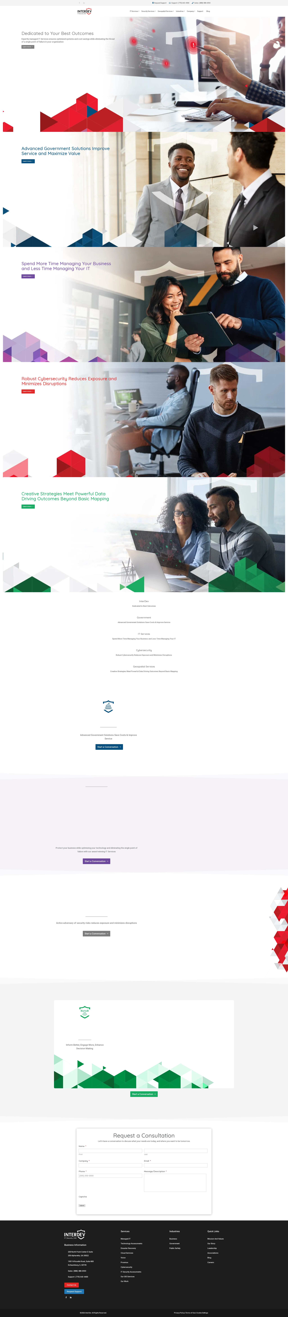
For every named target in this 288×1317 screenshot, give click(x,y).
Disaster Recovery (128, 1248)
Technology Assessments (131, 1243)
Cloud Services (127, 1253)
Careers (210, 1262)
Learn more (27, 47)
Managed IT (125, 1239)
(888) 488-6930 (204, 3)
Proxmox (124, 1262)
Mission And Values (215, 1239)
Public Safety (174, 1248)
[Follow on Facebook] (79, 3)
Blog (208, 11)
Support (200, 11)
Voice (123, 1258)
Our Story (211, 1243)
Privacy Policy (179, 1313)
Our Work (124, 1281)
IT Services (134, 11)
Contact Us (71, 1285)
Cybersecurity (126, 1267)
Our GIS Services (128, 1277)
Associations (212, 1253)
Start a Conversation (107, 747)
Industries (179, 11)
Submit (82, 1205)
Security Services (147, 11)
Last (146, 1154)
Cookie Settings (202, 1313)
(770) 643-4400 (183, 3)
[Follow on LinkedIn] (84, 3)
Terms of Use (190, 1313)
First (80, 1154)
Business (173, 1239)
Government (174, 1243)
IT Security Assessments (131, 1272)
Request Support (160, 3)
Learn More (214, 716)
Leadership (212, 1248)
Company (190, 11)
